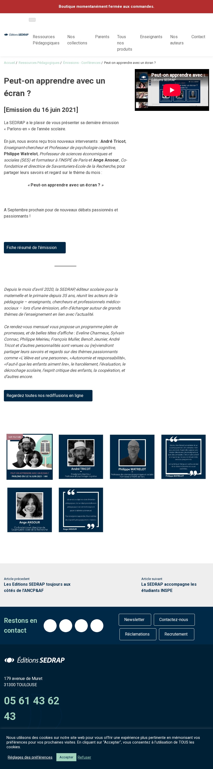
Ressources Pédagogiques (46, 39)
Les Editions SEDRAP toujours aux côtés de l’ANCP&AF (37, 585)
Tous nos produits (124, 43)
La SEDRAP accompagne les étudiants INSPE (169, 585)
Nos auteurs (177, 39)
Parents (102, 36)
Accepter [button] (66, 757)
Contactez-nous (173, 619)
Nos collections (77, 39)
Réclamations (137, 634)
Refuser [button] (84, 757)
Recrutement (176, 634)
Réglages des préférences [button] (30, 757)
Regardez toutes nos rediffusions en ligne (44, 395)
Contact (198, 36)
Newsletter (134, 619)
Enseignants (151, 36)
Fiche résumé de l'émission (31, 247)
